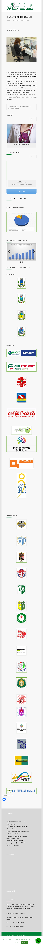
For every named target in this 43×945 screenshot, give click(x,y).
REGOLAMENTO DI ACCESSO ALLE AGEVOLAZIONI (19, 107)
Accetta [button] (24, 942)
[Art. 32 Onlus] (20, 6)
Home (8, 20)
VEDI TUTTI (21, 191)
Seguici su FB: (11, 893)
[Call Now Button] (38, 941)
